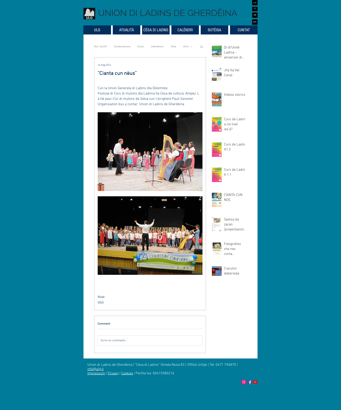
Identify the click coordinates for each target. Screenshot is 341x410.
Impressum (96, 373)
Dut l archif (100, 46)
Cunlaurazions (122, 46)
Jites (173, 46)
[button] (201, 46)
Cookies (127, 373)
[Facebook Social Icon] (249, 382)
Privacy (113, 373)
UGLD (101, 302)
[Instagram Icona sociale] (244, 382)
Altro (186, 46)
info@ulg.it (95, 369)
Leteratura (157, 46)
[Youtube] (255, 382)
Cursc (140, 46)
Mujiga (101, 296)
